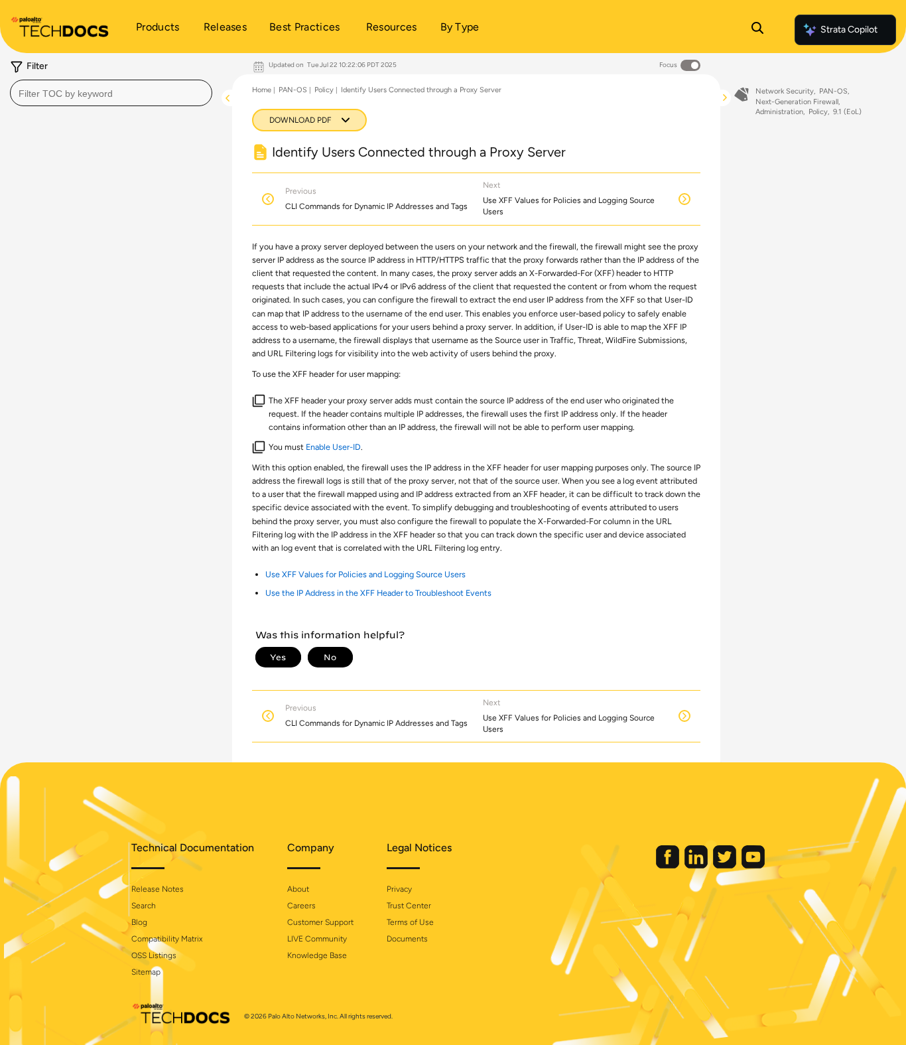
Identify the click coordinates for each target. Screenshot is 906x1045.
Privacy (399, 889)
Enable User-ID (333, 447)
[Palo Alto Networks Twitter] (725, 865)
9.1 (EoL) (847, 111)
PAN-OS (293, 90)
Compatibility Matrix (166, 938)
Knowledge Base (317, 955)
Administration (779, 111)
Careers (301, 905)
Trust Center (409, 905)
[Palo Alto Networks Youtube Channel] (753, 865)
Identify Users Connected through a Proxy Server (421, 90)
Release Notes (157, 889)
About (298, 889)
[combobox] (111, 93)
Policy (324, 90)
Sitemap (146, 972)
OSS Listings (153, 955)
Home (261, 90)
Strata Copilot (848, 29)
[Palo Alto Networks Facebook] (668, 865)
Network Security (784, 91)
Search (143, 905)
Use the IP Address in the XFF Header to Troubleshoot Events (378, 593)
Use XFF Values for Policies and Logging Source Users (365, 574)
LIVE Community (317, 938)
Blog (139, 922)
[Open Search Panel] (757, 30)
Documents (407, 938)
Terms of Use (410, 922)
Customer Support (320, 922)
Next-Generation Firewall (796, 102)
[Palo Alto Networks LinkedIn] (697, 865)
